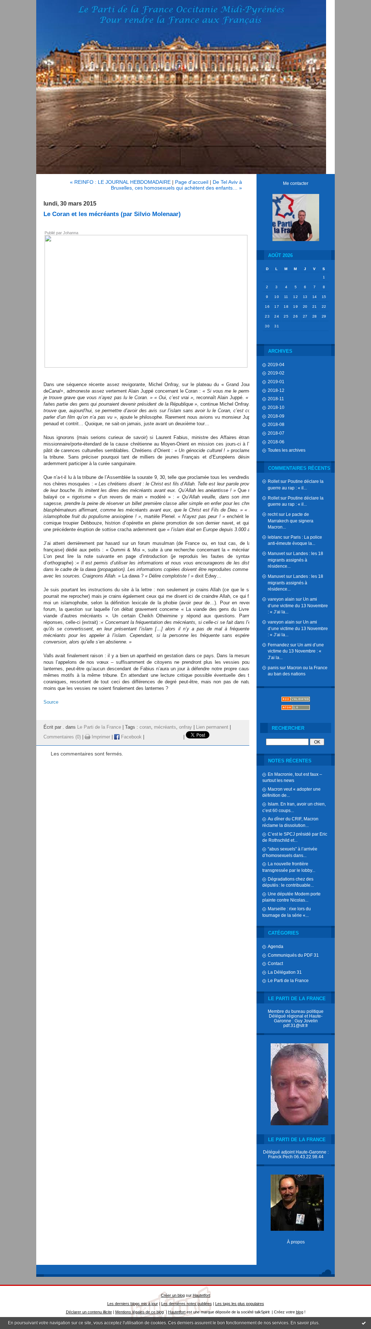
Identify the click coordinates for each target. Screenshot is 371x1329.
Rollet (273, 481)
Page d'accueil (191, 182)
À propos (296, 1241)
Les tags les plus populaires (239, 1303)
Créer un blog (173, 1295)
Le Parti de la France (288, 980)
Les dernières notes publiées (186, 1303)
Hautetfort (201, 1295)
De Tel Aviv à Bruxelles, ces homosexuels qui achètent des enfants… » (176, 185)
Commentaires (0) (62, 737)
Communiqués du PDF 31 (293, 955)
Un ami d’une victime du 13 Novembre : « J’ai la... (298, 605)
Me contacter (295, 183)
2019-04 (276, 364)
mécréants (165, 727)
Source (50, 702)
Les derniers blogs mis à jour (132, 1303)
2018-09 (276, 416)
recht (273, 514)
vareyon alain (281, 599)
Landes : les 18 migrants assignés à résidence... (295, 559)
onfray (185, 727)
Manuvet (276, 553)
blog (299, 1312)
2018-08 (276, 424)
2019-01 (276, 381)
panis (273, 667)
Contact (275, 963)
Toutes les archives (286, 450)
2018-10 (276, 407)
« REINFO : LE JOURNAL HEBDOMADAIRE (120, 182)
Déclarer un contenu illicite (89, 1312)
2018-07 (276, 433)
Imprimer (100, 737)
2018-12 (276, 390)
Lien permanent (212, 727)
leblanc (275, 537)
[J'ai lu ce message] (364, 1323)
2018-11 (276, 398)
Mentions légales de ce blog (139, 1312)
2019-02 (276, 372)
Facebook (131, 737)
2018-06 (276, 441)
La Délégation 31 (285, 972)
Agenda (275, 946)
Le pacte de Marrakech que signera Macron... (290, 520)
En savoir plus (304, 1322)
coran (145, 727)
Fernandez (278, 644)
